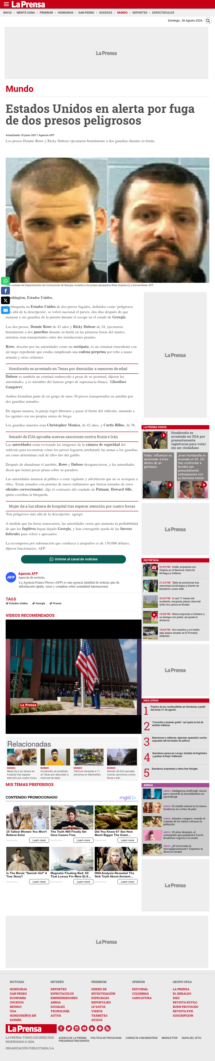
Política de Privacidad (106, 1038)
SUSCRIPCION (183, 1015)
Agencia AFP (46, 135)
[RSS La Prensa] (107, 1028)
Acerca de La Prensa (73, 1038)
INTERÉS (57, 982)
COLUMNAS (140, 993)
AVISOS (96, 1020)
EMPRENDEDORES (64, 998)
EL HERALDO (182, 993)
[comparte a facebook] (5, 291)
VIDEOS (97, 1011)
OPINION (138, 982)
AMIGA (56, 1002)
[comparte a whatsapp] (5, 281)
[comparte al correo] (5, 310)
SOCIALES (58, 1007)
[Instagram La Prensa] (76, 1028)
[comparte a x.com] (5, 300)
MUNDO (16, 1007)
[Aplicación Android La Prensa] (100, 1028)
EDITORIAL (140, 989)
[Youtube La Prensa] (84, 1028)
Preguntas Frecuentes (74, 1040)
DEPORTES (59, 989)
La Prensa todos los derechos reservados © (30, 1039)
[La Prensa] (25, 1028)
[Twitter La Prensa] (69, 1028)
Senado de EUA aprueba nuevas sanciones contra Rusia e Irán (63, 436)
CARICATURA (142, 998)
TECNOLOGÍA (60, 1011)
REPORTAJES (101, 1002)
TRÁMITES (99, 1015)
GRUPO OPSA (182, 982)
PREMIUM (98, 982)
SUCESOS (17, 1002)
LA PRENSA (181, 989)
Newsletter (170, 1038)
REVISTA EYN (183, 1011)
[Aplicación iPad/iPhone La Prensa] (92, 1028)
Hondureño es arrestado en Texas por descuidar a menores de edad (68, 368)
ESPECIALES (100, 998)
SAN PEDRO (18, 993)
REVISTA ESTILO (185, 1002)
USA (13, 1011)
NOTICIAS (17, 982)
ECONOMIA (18, 998)
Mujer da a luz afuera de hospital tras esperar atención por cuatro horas (72, 506)
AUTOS (56, 1015)
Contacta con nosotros (141, 1038)
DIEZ (176, 998)
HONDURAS (18, 989)
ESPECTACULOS (62, 993)
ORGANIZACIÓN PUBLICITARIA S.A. (30, 1048)
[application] (74, 677)
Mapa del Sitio (191, 1038)
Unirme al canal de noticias (76, 559)
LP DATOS (98, 1007)
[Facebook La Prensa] (61, 1028)
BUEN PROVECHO (185, 1007)
